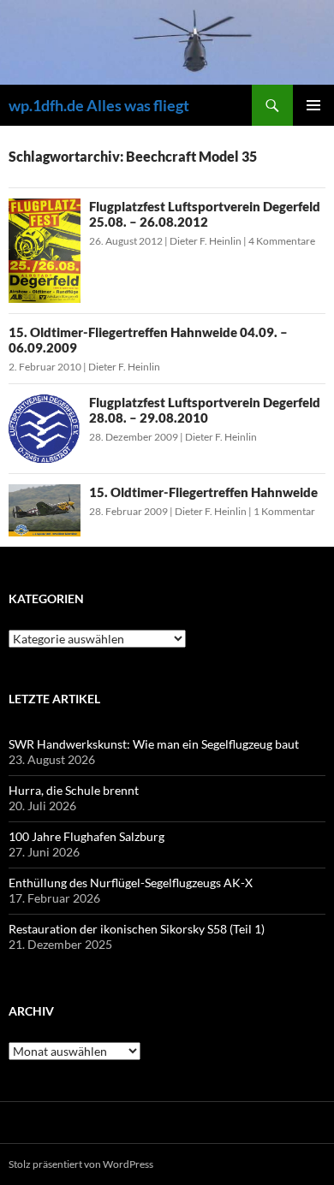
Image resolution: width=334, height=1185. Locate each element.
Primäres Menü (313, 105)
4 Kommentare (281, 240)
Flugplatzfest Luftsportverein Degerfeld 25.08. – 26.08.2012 (204, 213)
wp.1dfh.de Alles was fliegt (99, 105)
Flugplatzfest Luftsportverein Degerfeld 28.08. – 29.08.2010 (204, 409)
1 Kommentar (284, 511)
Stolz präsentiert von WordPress (81, 1164)
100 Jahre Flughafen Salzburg (86, 836)
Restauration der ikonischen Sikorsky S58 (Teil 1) (137, 928)
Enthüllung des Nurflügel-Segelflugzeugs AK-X (131, 882)
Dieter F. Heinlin (206, 240)
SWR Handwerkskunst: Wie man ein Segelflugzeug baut (154, 744)
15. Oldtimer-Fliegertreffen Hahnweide (203, 492)
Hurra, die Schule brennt (74, 790)
